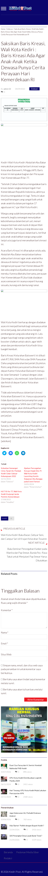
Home (3, 29)
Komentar (7, 610)
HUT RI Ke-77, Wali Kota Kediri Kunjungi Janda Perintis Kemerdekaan (11, 494)
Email (4, 643)
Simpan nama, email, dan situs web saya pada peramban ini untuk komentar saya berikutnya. (22, 669)
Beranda (8, 852)
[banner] (24, 109)
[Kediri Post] (20, 9)
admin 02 (7, 89)
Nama (4, 632)
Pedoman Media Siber (27, 852)
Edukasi (10, 29)
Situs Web (6, 654)
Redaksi (8, 858)
